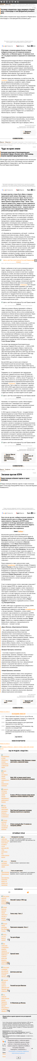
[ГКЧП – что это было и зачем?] (5, 937)
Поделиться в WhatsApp (9, 1)
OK (18, 1057)
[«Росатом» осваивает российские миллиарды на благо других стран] (5, 971)
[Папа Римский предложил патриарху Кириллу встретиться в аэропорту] (5, 811)
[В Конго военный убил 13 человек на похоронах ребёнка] (5, 824)
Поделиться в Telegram (15, 1)
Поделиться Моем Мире (4, 1)
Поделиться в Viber (12, 1)
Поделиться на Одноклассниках (7, 1)
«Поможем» (23, 284)
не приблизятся (30, 609)
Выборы (20, 531)
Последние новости (18, 714)
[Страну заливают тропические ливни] (5, 864)
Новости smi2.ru (5, 711)
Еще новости (18, 737)
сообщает (4, 80)
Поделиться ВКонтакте (1, 1)
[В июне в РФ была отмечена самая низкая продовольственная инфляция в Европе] (5, 795)
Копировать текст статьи (18, 1)
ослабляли (11, 565)
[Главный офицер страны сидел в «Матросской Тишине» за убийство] (5, 985)
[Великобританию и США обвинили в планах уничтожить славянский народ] (5, 761)
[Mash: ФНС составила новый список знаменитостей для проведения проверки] (5, 778)
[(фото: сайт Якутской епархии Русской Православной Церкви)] (18, 261)
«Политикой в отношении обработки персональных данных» (18, 1052)
